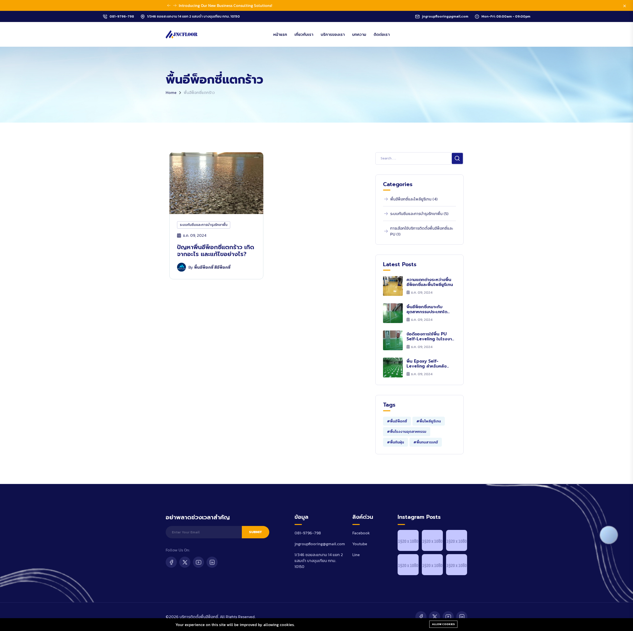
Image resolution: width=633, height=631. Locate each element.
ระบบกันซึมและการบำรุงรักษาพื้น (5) (419, 214)
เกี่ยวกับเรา (303, 34)
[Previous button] (175, 5)
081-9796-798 (122, 16)
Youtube (359, 544)
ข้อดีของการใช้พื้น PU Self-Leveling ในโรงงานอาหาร (430, 336)
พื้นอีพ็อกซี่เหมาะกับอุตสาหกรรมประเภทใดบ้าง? (427, 309)
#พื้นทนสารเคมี (425, 442)
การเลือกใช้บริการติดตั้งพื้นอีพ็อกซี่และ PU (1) (421, 231)
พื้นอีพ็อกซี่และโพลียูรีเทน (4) (413, 199)
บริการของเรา (333, 34)
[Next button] (169, 5)
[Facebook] (171, 562)
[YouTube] (198, 562)
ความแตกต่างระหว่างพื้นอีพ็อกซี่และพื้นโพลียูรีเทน (430, 282)
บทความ (359, 34)
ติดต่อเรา (382, 34)
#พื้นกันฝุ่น (395, 442)
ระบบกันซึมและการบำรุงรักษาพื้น (203, 224)
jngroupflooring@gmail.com (445, 16)
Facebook (361, 533)
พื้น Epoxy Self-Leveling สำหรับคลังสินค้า (427, 364)
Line (356, 555)
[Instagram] (212, 562)
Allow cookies (443, 624)
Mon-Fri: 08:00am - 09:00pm (505, 16)
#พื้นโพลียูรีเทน (428, 421)
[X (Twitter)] (184, 562)
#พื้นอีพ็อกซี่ (397, 421)
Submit (255, 532)
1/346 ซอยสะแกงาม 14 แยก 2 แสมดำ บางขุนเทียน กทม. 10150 (193, 16)
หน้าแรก (280, 34)
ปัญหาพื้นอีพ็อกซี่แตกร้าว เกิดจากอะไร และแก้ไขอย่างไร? (215, 251)
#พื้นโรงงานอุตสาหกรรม (406, 431)
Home (171, 92)
